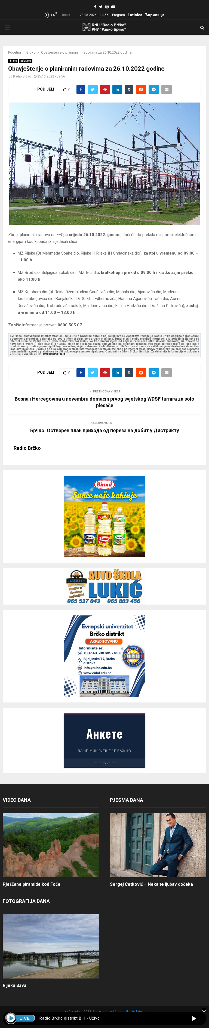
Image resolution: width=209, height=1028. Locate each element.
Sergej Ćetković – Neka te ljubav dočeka (151, 884)
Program (118, 15)
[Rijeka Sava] (51, 946)
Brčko (13, 60)
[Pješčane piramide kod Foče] (51, 845)
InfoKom (25, 60)
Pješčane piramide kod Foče (31, 884)
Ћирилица (154, 15)
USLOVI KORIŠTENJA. (52, 354)
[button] (194, 1018)
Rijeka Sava (14, 985)
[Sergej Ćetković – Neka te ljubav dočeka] (158, 845)
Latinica (135, 15)
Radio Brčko (22, 76)
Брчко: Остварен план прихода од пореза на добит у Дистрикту (104, 430)
